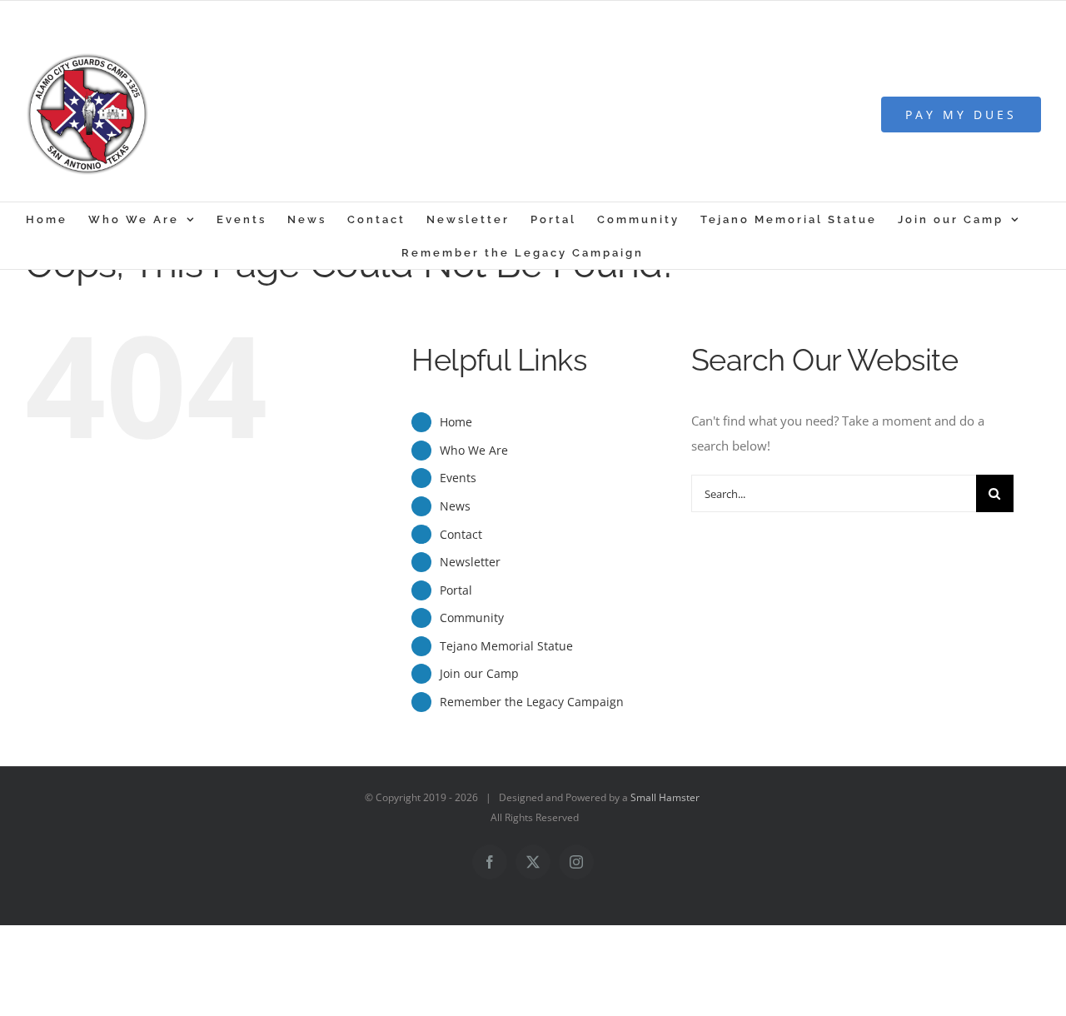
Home (456, 422)
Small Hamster (665, 797)
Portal (456, 590)
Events (458, 478)
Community (472, 617)
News (455, 506)
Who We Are (474, 450)
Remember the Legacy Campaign (532, 702)
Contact (461, 534)
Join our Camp (479, 673)
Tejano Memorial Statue (506, 646)
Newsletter (470, 562)
